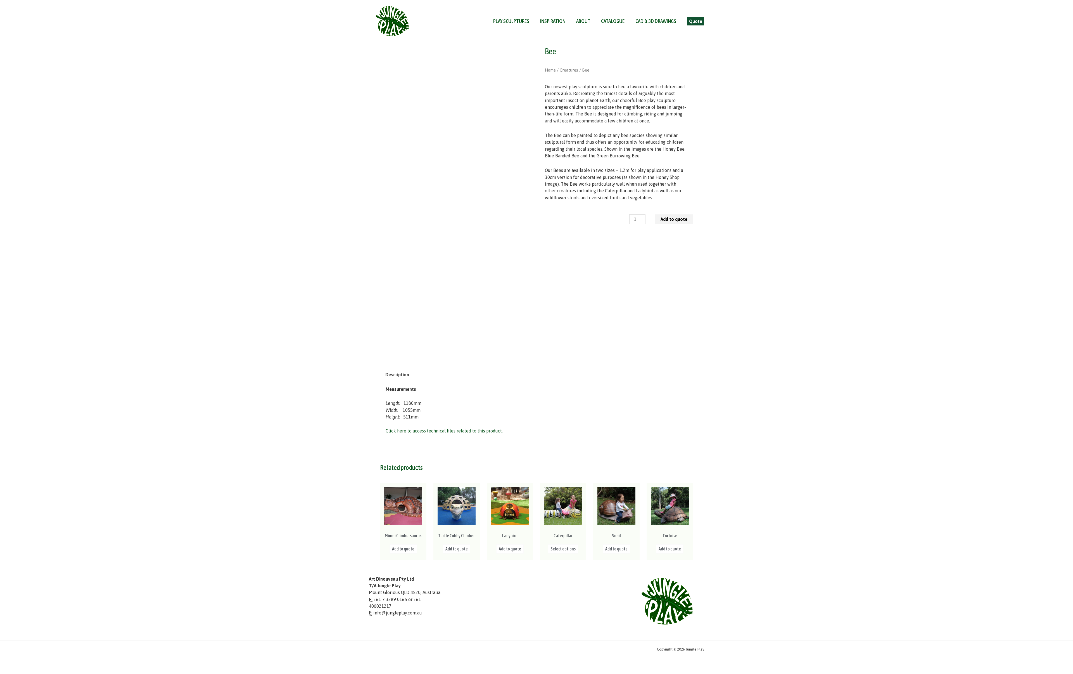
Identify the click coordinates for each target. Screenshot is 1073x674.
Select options (563, 548)
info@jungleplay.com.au (397, 612)
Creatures (569, 70)
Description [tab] (397, 374)
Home (550, 70)
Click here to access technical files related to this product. (444, 430)
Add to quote (674, 219)
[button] (695, 21)
